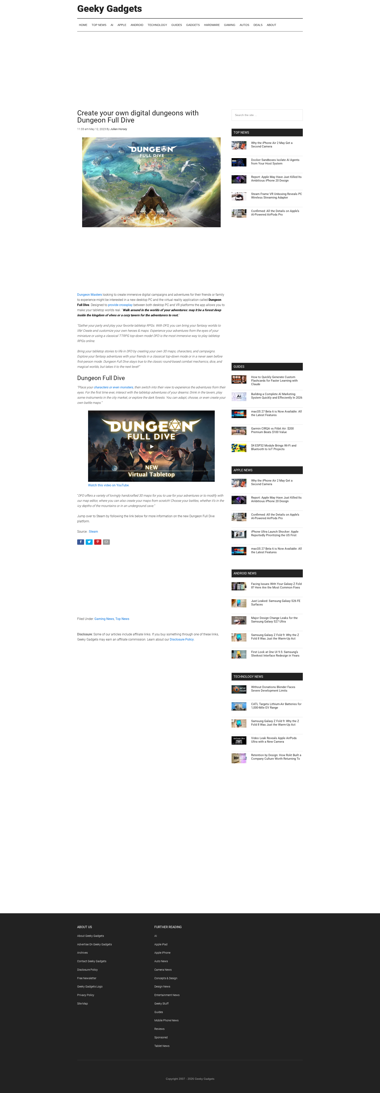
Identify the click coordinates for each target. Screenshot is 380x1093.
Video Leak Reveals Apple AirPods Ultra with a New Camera (274, 739)
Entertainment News (167, 995)
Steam (93, 531)
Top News (122, 619)
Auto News (161, 961)
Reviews (159, 1028)
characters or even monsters (113, 387)
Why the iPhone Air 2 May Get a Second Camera (272, 144)
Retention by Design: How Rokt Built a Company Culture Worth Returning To (276, 756)
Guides (158, 1012)
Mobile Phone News (166, 1020)
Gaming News (104, 619)
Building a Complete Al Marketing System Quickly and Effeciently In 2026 (276, 395)
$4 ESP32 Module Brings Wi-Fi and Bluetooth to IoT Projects (273, 447)
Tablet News (161, 1045)
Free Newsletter (86, 978)
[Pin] (98, 542)
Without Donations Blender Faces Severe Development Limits (273, 688)
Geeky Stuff (161, 1003)
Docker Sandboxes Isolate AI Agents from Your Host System (275, 161)
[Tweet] (89, 542)
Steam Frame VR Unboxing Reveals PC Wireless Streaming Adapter (276, 195)
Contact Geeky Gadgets (91, 961)
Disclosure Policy (182, 639)
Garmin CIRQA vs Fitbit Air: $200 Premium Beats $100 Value (272, 430)
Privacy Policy (85, 995)
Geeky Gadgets (109, 8)
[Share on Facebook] (81, 542)
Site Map (82, 1003)
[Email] (107, 542)
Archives (82, 952)
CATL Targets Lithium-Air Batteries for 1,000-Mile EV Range (276, 705)
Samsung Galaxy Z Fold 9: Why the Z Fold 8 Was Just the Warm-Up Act (275, 636)
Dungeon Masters (89, 295)
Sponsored (161, 1037)
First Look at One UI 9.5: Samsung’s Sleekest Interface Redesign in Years (275, 653)
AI (155, 935)
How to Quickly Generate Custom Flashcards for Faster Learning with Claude (274, 380)
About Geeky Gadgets (90, 935)
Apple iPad (160, 944)
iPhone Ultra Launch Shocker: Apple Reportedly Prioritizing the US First (274, 533)
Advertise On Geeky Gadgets (94, 944)
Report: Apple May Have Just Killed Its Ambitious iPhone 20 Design (276, 178)
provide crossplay (120, 305)
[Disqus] (151, 708)
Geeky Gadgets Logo (90, 986)
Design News (162, 986)
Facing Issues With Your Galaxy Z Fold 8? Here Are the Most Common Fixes (276, 585)
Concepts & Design (165, 978)
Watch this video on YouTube (108, 485)
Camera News (163, 969)
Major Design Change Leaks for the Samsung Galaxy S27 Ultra (274, 619)
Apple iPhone (162, 952)
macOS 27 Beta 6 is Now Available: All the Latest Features (276, 413)
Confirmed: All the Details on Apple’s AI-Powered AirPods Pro (275, 212)
